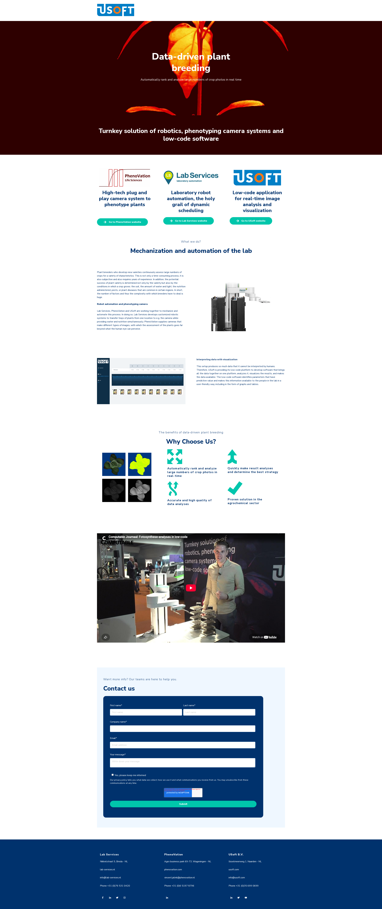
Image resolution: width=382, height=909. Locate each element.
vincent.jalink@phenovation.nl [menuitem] (179, 877)
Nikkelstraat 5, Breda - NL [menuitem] (114, 861)
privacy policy (120, 780)
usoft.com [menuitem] (234, 869)
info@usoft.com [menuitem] (237, 877)
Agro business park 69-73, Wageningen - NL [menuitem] (187, 861)
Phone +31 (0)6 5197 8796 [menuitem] (179, 885)
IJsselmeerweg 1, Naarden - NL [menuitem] (245, 861)
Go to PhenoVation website (125, 222)
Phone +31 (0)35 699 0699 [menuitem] (244, 885)
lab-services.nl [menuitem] (107, 869)
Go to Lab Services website (191, 220)
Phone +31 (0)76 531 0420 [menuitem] (115, 885)
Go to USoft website (253, 220)
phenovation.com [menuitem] (173, 869)
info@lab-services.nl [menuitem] (110, 877)
